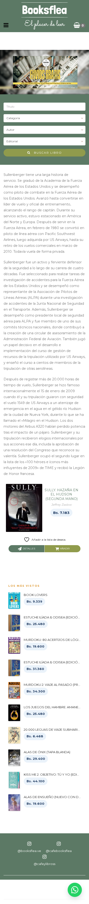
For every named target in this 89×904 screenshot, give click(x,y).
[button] (75, 890)
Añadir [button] (65, 548)
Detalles (29, 548)
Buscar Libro (46, 152)
